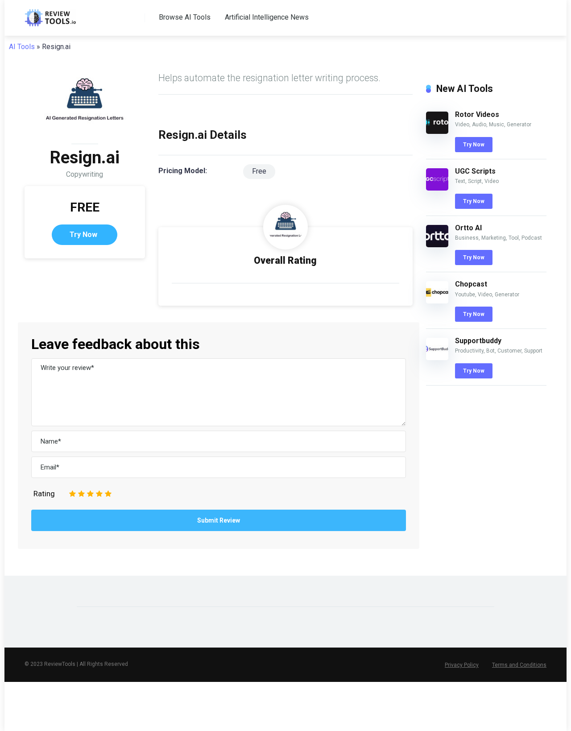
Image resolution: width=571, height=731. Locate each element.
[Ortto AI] (437, 245)
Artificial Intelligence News (267, 17)
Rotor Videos (477, 114)
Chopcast (471, 284)
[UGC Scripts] (437, 188)
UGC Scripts (475, 171)
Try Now (83, 234)
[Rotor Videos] (437, 131)
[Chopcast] (437, 301)
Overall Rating (285, 260)
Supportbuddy (478, 340)
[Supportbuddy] (437, 357)
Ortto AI (468, 228)
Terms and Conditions (519, 665)
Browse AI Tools (185, 17)
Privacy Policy (462, 665)
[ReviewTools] (50, 14)
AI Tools (22, 46)
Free (259, 171)
